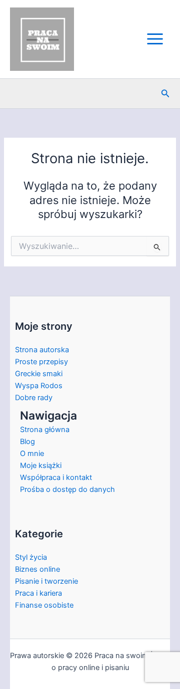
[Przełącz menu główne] (155, 39)
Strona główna (45, 429)
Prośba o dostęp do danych (67, 489)
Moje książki (41, 465)
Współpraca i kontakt (56, 477)
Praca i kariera (38, 593)
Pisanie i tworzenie (46, 581)
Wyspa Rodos (38, 385)
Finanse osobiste (44, 605)
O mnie (32, 453)
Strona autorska (42, 349)
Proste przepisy (41, 361)
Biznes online (37, 569)
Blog (27, 441)
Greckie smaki (38, 373)
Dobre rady (33, 397)
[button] (165, 93)
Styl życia (31, 557)
